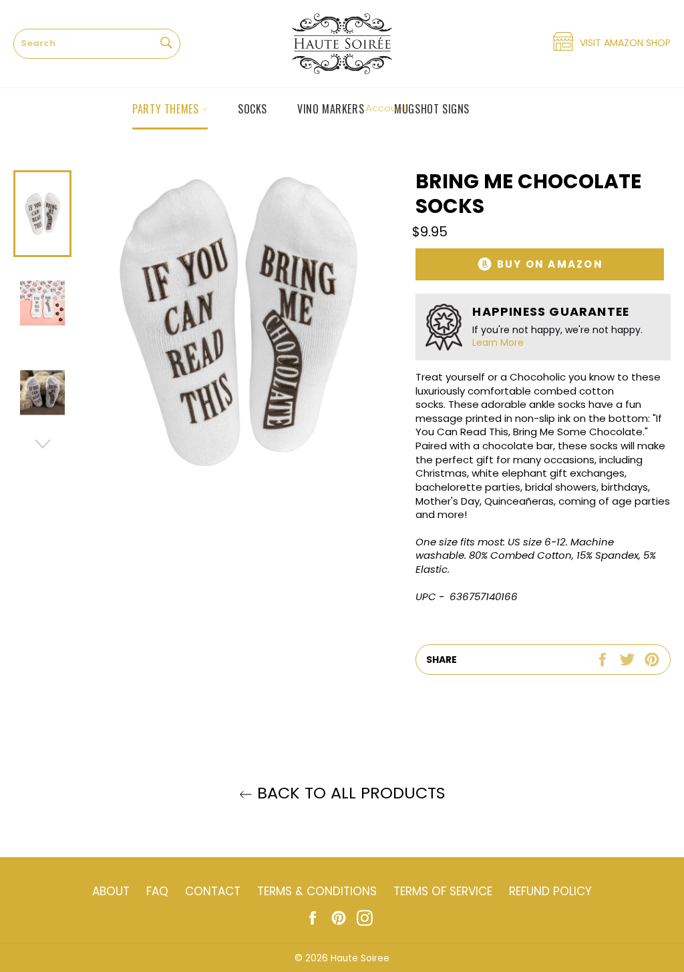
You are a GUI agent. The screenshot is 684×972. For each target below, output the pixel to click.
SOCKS (252, 109)
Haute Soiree (360, 958)
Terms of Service (442, 891)
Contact (212, 891)
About (111, 891)
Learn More (498, 342)
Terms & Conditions (317, 891)
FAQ (157, 891)
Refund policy (550, 891)
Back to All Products (349, 793)
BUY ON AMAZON (548, 264)
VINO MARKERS (330, 109)
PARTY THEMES (167, 109)
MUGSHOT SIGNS (432, 109)
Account (386, 108)
